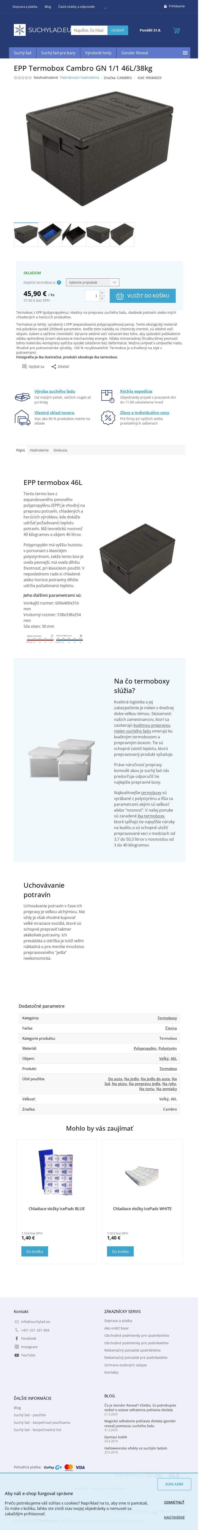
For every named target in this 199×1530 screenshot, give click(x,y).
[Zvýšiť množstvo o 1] (100, 293)
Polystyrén (166, 1048)
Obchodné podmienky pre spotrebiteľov (135, 1335)
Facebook (26, 1338)
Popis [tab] (18, 450)
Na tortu (144, 1088)
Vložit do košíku (146, 296)
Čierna (169, 1028)
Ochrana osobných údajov (124, 1365)
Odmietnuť (170, 1502)
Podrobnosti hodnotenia (77, 77)
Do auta (113, 1078)
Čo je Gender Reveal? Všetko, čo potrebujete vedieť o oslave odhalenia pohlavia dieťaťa (138, 1407)
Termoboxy (165, 1017)
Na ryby (167, 1083)
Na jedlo (129, 1078)
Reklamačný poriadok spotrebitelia (131, 1350)
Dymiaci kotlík (114, 1437)
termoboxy (150, 792)
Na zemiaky (164, 1088)
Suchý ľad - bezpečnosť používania (40, 1422)
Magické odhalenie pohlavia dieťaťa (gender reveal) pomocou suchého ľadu (138, 1423)
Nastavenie (170, 1517)
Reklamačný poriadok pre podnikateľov (134, 1357)
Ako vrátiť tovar (115, 1328)
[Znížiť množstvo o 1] (100, 298)
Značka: (116, 77)
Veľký (162, 1058)
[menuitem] (20, 52)
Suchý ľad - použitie (28, 1415)
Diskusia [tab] (58, 450)
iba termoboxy (149, 816)
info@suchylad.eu (33, 1321)
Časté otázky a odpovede (74, 6)
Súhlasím (171, 1484)
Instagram (27, 1347)
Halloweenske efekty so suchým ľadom (134, 1448)
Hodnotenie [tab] (37, 450)
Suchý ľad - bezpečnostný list (35, 1429)
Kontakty (110, 1372)
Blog (46, 6)
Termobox (166, 1068)
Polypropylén (143, 1048)
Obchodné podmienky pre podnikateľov (135, 1343)
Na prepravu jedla (142, 1083)
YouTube (26, 1355)
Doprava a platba (23, 6)
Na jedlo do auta (153, 1078)
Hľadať (115, 30)
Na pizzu (117, 1083)
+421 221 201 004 (33, 1330)
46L (172, 1058)
